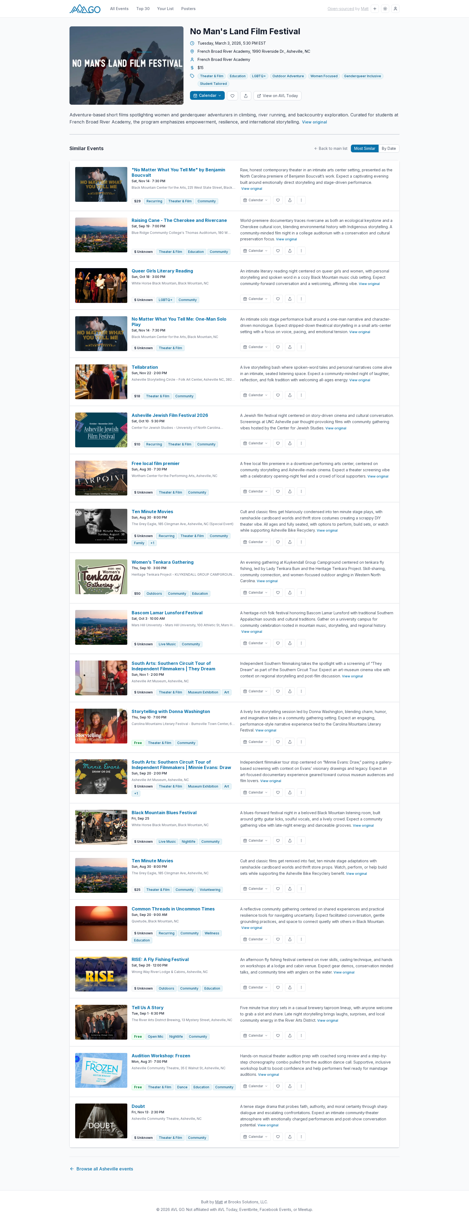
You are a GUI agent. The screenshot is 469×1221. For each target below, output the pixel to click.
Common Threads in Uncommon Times (173, 909)
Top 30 (143, 8)
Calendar (207, 95)
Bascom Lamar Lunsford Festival (167, 612)
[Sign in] (395, 9)
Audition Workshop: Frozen (161, 1055)
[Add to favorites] (232, 95)
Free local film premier (156, 463)
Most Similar (364, 148)
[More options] (301, 200)
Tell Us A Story (148, 1007)
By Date (389, 148)
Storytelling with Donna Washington (171, 711)
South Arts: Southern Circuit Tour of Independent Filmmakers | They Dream (173, 666)
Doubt (138, 1106)
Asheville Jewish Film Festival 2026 (170, 415)
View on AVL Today (280, 95)
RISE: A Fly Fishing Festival (160, 959)
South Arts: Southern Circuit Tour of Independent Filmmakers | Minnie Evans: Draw (181, 764)
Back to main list (333, 148)
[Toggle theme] (385, 9)
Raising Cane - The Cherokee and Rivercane (179, 220)
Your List (165, 8)
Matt (365, 8)
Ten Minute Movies (152, 511)
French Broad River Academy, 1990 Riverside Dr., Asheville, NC (254, 51)
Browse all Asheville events (105, 1169)
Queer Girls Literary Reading (162, 271)
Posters (188, 8)
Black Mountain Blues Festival (164, 812)
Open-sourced (341, 8)
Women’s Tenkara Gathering (163, 562)
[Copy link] (245, 95)
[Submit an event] (375, 9)
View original (314, 122)
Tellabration (145, 367)
